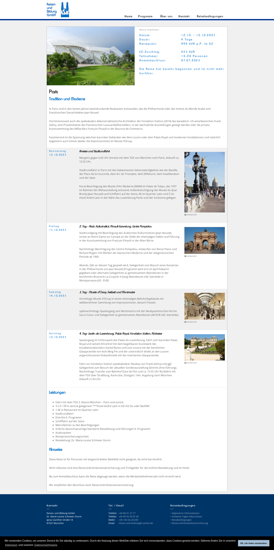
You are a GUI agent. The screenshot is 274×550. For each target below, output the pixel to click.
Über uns (166, 16)
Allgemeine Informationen (185, 513)
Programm (145, 16)
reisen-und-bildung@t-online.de (136, 523)
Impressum (11, 545)
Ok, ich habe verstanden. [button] (253, 543)
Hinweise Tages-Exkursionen (187, 516)
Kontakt (184, 16)
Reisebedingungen (210, 16)
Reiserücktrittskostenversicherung (190, 523)
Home (128, 16)
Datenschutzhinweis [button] (45, 545)
